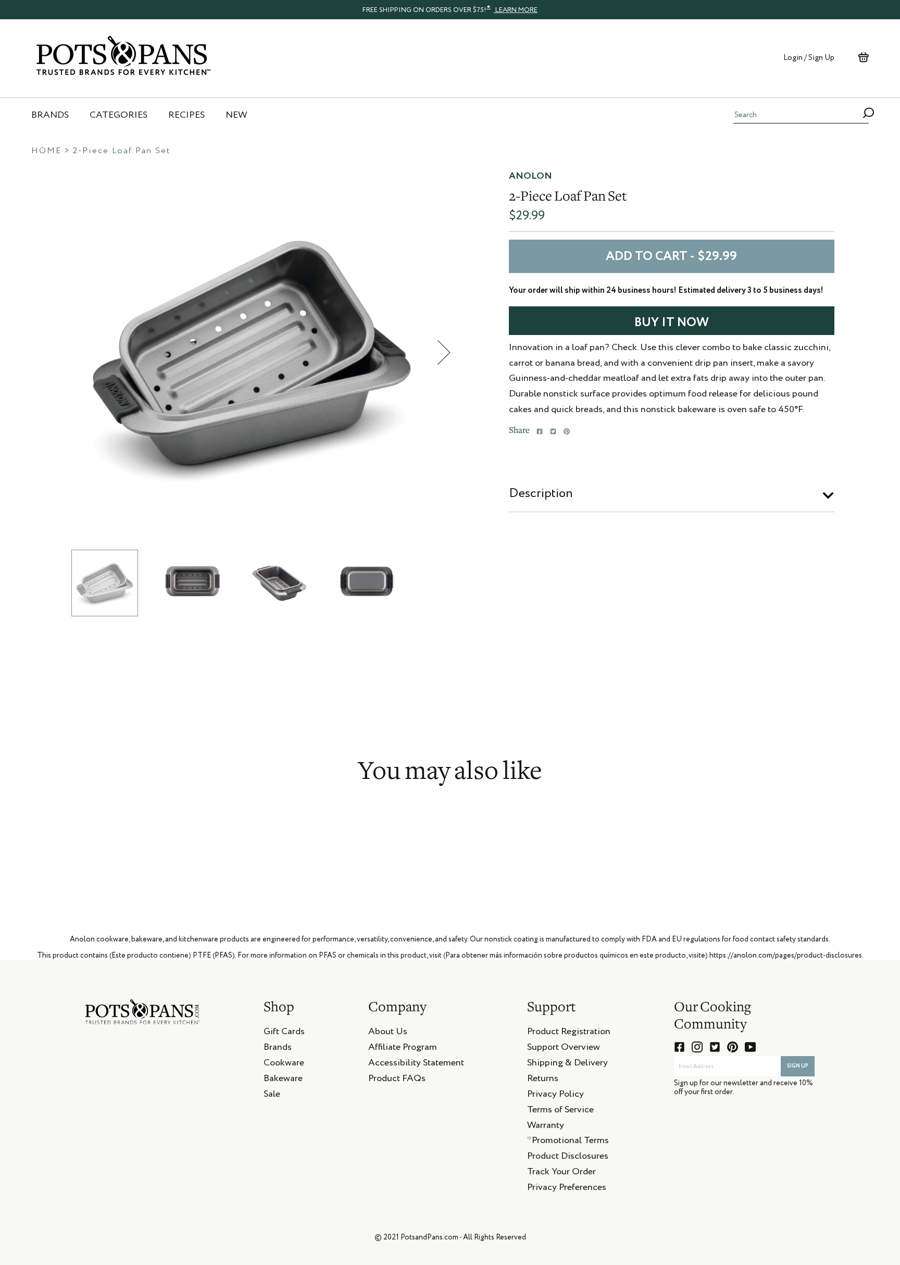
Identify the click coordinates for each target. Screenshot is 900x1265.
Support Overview (563, 1049)
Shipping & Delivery (567, 1064)
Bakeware (283, 1080)
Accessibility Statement (416, 1064)
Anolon (530, 176)
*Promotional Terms (568, 1142)
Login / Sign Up (808, 57)
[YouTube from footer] (750, 1046)
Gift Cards (284, 1033)
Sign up (797, 1066)
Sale (272, 1095)
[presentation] (450, 9)
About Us (387, 1033)
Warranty (545, 1127)
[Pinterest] (567, 431)
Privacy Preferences (566, 1189)
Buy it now (671, 322)
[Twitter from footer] (714, 1046)
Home (46, 151)
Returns (542, 1080)
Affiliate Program (402, 1049)
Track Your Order (561, 1173)
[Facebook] (539, 431)
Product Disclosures (567, 1157)
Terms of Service (560, 1111)
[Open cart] (863, 57)
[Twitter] (553, 431)
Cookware (284, 1064)
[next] (444, 352)
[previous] (58, 352)
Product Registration (568, 1033)
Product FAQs (397, 1080)
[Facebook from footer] (679, 1046)
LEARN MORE (516, 10)
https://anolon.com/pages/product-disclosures (785, 955)
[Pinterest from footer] (732, 1046)
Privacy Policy (555, 1095)
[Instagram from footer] (697, 1046)
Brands (278, 1049)
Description (541, 493)
